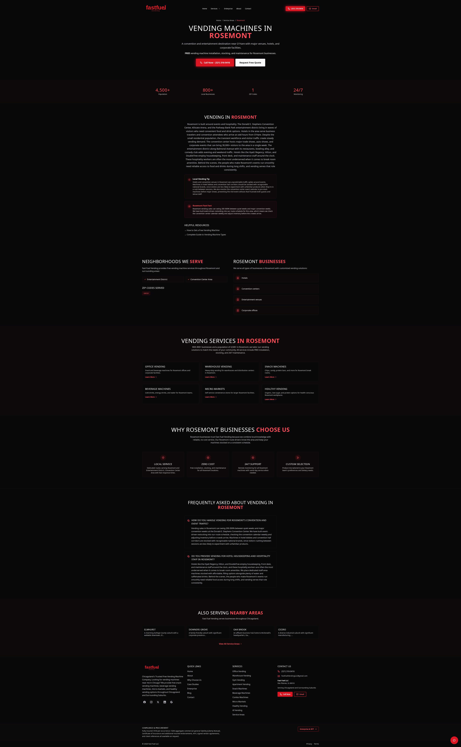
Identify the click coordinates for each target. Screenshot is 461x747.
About (238, 8)
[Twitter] (158, 702)
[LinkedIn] (164, 702)
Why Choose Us (194, 680)
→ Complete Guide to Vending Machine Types (205, 234)
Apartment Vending (241, 684)
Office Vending (239, 671)
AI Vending (237, 710)
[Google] (171, 702)
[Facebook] (144, 702)
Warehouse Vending (241, 675)
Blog (189, 693)
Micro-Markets (239, 701)
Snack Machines (239, 688)
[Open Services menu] (219, 8)
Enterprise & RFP (307, 729)
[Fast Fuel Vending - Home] (155, 8)
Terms (316, 744)
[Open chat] (454, 740)
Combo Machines (240, 697)
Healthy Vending (239, 706)
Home (204, 8)
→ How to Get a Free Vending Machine (201, 230)
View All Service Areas (229, 643)
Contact (248, 8)
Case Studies (193, 684)
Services (214, 8)
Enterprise (228, 8)
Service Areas (228, 20)
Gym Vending (238, 680)
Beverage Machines (241, 693)
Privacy (309, 744)
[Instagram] (151, 702)
